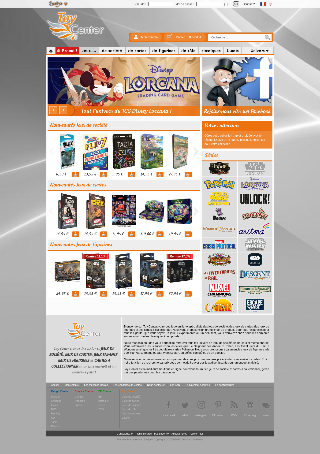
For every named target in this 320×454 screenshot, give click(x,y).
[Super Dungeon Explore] (219, 266)
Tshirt (54, 422)
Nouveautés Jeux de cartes (78, 185)
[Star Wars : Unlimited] (255, 266)
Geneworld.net (125, 433)
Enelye (148, 439)
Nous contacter (156, 384)
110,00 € (147, 234)
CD (53, 417)
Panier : (188, 37)
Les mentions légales (96, 384)
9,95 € (117, 174)
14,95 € (146, 174)
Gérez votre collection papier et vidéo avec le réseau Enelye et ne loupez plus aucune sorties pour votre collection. (235, 140)
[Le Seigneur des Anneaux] (219, 235)
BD (100, 396)
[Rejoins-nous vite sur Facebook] (237, 115)
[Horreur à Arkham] (255, 296)
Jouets (126, 417)
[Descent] (255, 281)
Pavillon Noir (197, 433)
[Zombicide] (255, 220)
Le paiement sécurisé (198, 384)
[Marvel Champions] (219, 296)
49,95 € (174, 234)
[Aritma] (255, 235)
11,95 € (118, 234)
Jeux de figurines (131, 405)
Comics (79, 396)
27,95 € (174, 174)
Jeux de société (131, 396)
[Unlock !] (255, 205)
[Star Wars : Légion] (255, 174)
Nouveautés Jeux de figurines (81, 245)
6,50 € (61, 174)
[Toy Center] (75, 40)
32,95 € (174, 293)
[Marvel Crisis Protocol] (219, 251)
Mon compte (149, 37)
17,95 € (146, 293)
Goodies (56, 426)
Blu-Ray (55, 413)
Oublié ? (249, 4)
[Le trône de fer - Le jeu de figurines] (219, 174)
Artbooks (56, 400)
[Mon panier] (169, 38)
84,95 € (62, 293)
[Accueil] (51, 50)
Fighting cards (144, 433)
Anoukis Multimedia (192, 439)
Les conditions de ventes (127, 384)
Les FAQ (175, 384)
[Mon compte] (136, 38)
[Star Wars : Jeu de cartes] (255, 251)
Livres (54, 405)
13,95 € (90, 174)
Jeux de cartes (130, 400)
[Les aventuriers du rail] (219, 281)
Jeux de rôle (129, 409)
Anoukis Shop (179, 433)
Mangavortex (161, 433)
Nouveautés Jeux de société (78, 125)
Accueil (55, 384)
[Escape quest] (255, 311)
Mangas (55, 396)
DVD (53, 409)
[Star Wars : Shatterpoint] (219, 205)
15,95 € (90, 293)
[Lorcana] (255, 190)
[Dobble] (219, 220)
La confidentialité (224, 384)
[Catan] (219, 311)
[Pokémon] (219, 190)
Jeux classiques (131, 413)
